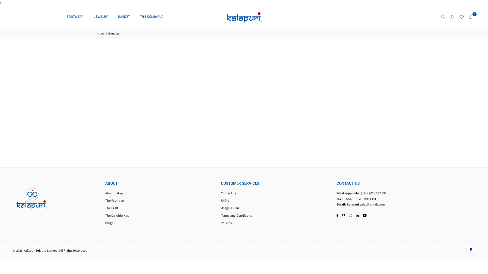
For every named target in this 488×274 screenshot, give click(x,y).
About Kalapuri (116, 193)
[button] (470, 16)
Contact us (228, 193)
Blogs (109, 223)
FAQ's (225, 200)
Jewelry (101, 17)
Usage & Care (230, 208)
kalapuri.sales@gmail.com (366, 204)
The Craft (111, 208)
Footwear (75, 17)
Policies (226, 223)
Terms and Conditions (236, 215)
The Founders (114, 200)
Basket (124, 17)
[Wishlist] (461, 16)
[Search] (443, 16)
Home (100, 33)
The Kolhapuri (152, 17)
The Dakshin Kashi (118, 215)
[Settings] (452, 16)
